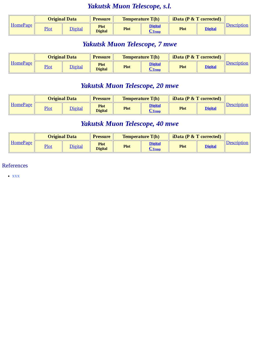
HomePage (21, 25)
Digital (76, 28)
